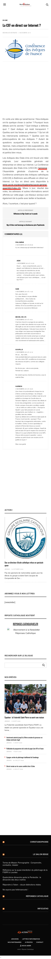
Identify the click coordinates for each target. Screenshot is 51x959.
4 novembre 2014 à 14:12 (24, 352)
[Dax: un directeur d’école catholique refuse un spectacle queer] (25, 538)
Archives (15, 939)
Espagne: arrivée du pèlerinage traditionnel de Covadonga (22, 757)
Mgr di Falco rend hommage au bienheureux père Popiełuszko (25, 225)
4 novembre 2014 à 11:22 (24, 292)
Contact (39, 942)
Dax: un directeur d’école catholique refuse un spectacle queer (24, 564)
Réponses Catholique (37, 896)
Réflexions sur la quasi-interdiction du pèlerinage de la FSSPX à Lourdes (25, 871)
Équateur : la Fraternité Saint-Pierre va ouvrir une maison (24, 717)
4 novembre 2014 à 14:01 (24, 319)
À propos (29, 942)
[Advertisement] (25, 89)
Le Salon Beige (40, 854)
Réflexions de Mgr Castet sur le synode (25, 213)
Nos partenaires (14, 942)
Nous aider (26, 946)
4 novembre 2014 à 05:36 (24, 245)
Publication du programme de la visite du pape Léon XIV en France (25, 748)
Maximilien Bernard (10, 33)
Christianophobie (39, 841)
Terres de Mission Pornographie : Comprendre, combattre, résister (22, 863)
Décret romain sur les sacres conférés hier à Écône (20, 766)
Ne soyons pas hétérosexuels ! (15, 889)
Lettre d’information (31, 939)
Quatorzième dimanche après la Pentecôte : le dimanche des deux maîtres (22, 878)
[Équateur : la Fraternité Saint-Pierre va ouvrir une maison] (25, 699)
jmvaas (7, 569)
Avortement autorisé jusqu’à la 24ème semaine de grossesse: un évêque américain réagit (24, 738)
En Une (5, 20)
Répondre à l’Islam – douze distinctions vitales (22, 884)
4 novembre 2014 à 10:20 (25, 263)
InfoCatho (43, 908)
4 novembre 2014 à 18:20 (24, 389)
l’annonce (42, 167)
